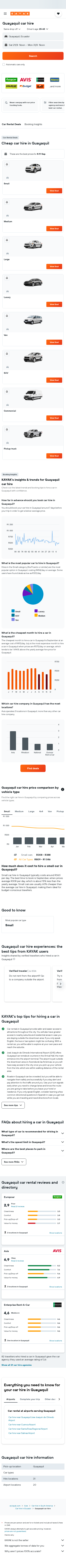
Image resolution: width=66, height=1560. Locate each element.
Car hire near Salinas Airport (21, 1433)
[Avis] (57, 1251)
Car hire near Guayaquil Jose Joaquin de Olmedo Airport (31, 1419)
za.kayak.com (15, 1506)
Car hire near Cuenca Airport (22, 1424)
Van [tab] (50, 811)
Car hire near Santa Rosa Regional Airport (28, 1428)
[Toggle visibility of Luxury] (40, 611)
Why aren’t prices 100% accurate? (23, 1551)
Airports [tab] (10, 1399)
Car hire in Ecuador (23, 1508)
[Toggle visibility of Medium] (40, 615)
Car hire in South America (42, 1506)
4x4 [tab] (41, 811)
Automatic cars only (15, 64)
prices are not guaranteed (15, 1531)
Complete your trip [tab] (30, 1399)
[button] (5, 13)
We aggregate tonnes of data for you (24, 1545)
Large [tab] (31, 811)
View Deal (54, 191)
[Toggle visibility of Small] (16, 611)
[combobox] (12, 29)
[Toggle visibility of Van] (15, 619)
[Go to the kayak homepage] (20, 13)
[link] (33, 768)
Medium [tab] (19, 811)
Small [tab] (7, 811)
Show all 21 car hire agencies (17, 1365)
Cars (26, 1506)
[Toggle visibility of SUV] (15, 615)
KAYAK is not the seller (16, 1540)
